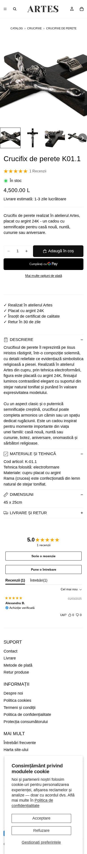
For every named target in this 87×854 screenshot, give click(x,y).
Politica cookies (17, 700)
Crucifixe (34, 28)
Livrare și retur (28, 513)
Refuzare (41, 830)
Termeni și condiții (19, 707)
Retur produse (16, 672)
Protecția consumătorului (26, 721)
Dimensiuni (21, 494)
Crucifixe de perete (61, 28)
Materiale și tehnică (33, 454)
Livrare (10, 658)
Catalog (16, 28)
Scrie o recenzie (43, 556)
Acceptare (41, 818)
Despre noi (13, 693)
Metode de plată (18, 665)
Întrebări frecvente (20, 743)
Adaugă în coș (61, 251)
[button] (10, 138)
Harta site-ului (16, 749)
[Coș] (82, 9)
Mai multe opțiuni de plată (43, 276)
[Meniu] (5, 9)
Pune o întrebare (43, 569)
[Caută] (15, 9)
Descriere (21, 339)
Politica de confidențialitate (27, 714)
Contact (10, 651)
